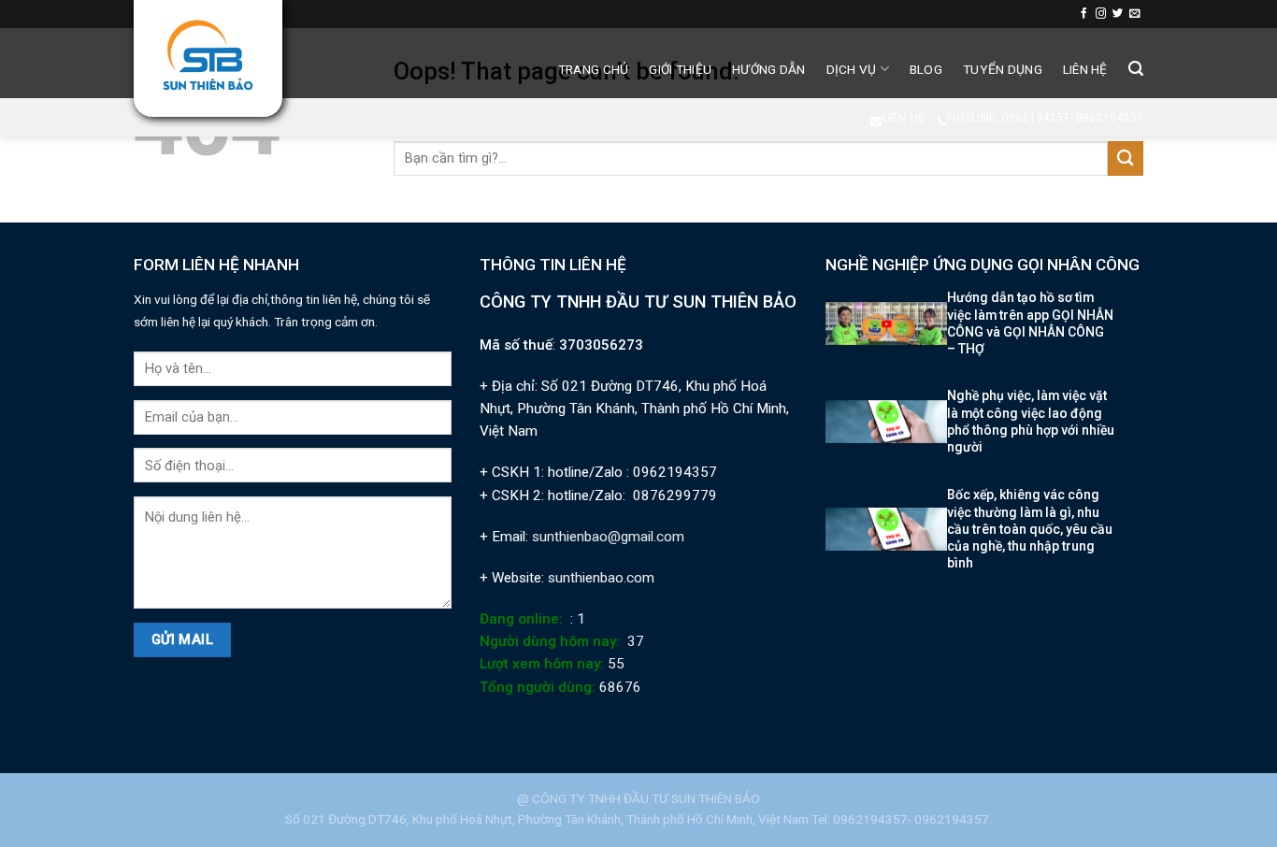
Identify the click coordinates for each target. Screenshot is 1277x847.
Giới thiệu (680, 69)
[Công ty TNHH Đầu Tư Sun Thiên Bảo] (208, 55)
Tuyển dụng (1002, 69)
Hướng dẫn (768, 69)
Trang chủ (593, 69)
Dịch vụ (851, 69)
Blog (926, 69)
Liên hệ (1085, 69)
